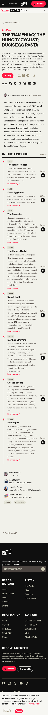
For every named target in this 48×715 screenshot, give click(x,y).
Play (9, 75)
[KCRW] (6, 555)
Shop (27, 633)
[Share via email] (34, 83)
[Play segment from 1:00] (4, 162)
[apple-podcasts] (23, 76)
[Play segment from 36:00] (4, 337)
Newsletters (7, 633)
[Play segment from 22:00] (4, 248)
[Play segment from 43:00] (4, 380)
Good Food (6, 30)
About (4, 621)
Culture (7, 502)
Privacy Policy (34, 704)
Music (27, 590)
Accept (19, 711)
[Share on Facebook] (15, 83)
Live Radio (29, 586)
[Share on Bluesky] (24, 83)
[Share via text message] (29, 83)
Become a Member (33, 621)
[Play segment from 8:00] (4, 189)
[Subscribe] (43, 569)
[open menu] (4, 4)
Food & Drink (19, 502)
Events (5, 606)
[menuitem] (34, 76)
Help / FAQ (6, 629)
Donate (40, 4)
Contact (5, 637)
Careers (5, 625)
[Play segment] (43, 175)
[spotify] (27, 76)
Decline (6, 711)
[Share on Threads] (20, 83)
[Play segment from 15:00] (4, 211)
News (4, 589)
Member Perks (31, 637)
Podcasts (29, 594)
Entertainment (8, 593)
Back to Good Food (12, 23)
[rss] (19, 76)
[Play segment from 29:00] (4, 294)
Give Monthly (25, 669)
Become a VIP (31, 625)
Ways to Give (30, 629)
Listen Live (12, 3)
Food (4, 598)
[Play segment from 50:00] (4, 419)
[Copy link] (10, 83)
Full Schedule (30, 598)
